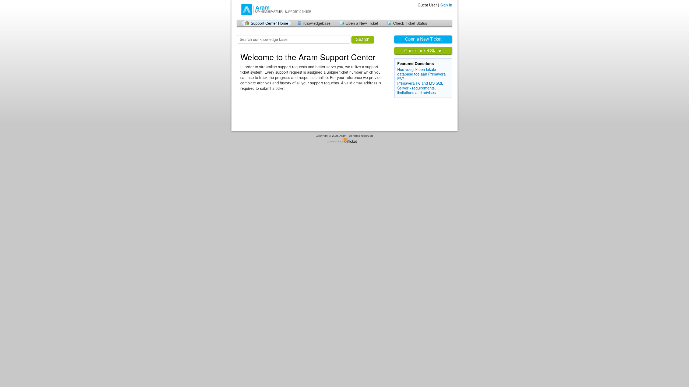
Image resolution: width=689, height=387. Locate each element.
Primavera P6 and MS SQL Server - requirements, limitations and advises (420, 87)
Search (363, 39)
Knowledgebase (317, 23)
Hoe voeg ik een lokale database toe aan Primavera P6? (421, 74)
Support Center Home (269, 23)
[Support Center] (279, 9)
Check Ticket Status (410, 23)
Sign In (446, 5)
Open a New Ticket (362, 23)
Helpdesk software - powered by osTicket (344, 141)
